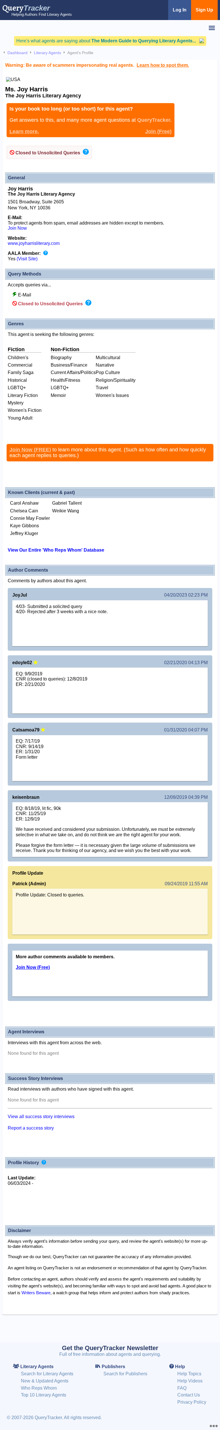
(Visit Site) (27, 258)
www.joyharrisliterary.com (34, 243)
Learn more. (24, 131)
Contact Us (188, 1394)
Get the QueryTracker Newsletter (110, 1348)
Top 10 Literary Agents (43, 1394)
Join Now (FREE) (30, 450)
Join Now (17, 228)
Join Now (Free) (33, 967)
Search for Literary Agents (47, 1373)
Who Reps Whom (39, 1388)
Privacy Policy (191, 1402)
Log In (179, 9)
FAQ (181, 1388)
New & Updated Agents (44, 1380)
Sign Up (204, 9)
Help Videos (190, 1380)
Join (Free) (158, 131)
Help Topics (189, 1373)
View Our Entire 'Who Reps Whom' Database (56, 550)
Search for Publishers (125, 1373)
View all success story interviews (41, 1116)
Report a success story (31, 1128)
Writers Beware (35, 1292)
